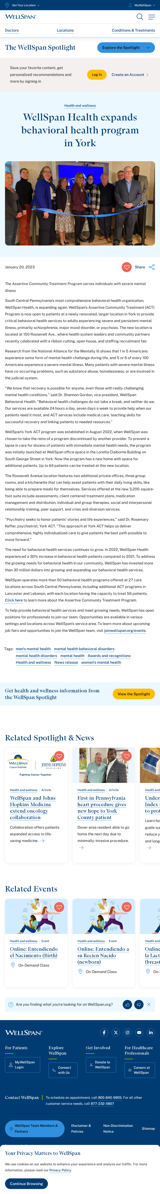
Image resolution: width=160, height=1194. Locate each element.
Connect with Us (64, 1070)
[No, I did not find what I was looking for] (139, 1004)
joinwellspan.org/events (125, 630)
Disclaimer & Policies (81, 1129)
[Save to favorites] (127, 267)
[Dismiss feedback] (149, 1004)
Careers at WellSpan (142, 1070)
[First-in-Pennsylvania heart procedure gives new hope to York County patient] (81, 847)
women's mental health (101, 662)
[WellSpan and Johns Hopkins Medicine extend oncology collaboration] (41, 840)
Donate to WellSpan (102, 1064)
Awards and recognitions (109, 655)
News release (66, 662)
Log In (97, 75)
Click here (14, 600)
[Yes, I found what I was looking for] (127, 1004)
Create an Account (128, 74)
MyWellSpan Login (25, 1064)
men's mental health (33, 649)
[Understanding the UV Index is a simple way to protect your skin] (148, 848)
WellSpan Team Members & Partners (36, 1129)
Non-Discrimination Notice (118, 1129)
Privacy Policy (60, 1170)
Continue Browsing (26, 1184)
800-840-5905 (109, 1098)
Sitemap (148, 1129)
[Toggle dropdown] (126, 47)
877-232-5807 (102, 1104)
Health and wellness (80, 106)
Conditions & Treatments (133, 30)
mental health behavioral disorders (84, 649)
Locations (65, 30)
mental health (72, 655)
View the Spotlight (134, 694)
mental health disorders (36, 655)
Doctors (12, 30)
